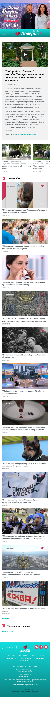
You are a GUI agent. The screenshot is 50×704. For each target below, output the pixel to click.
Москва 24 (20, 690)
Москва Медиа (10, 690)
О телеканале (11, 656)
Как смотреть (11, 658)
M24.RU (27, 690)
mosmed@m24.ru (27, 681)
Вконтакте (36, 647)
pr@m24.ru (27, 676)
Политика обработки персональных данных (25, 684)
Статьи (41, 656)
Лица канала (39, 658)
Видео (33, 656)
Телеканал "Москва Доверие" (27, 33)
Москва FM (15, 691)
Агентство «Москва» (38, 690)
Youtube (46, 647)
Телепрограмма (25, 658)
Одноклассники (41, 647)
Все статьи (6, 631)
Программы (23, 656)
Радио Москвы (25, 691)
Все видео (6, 619)
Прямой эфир (25, 661)
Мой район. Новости (25, 134)
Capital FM (35, 691)
